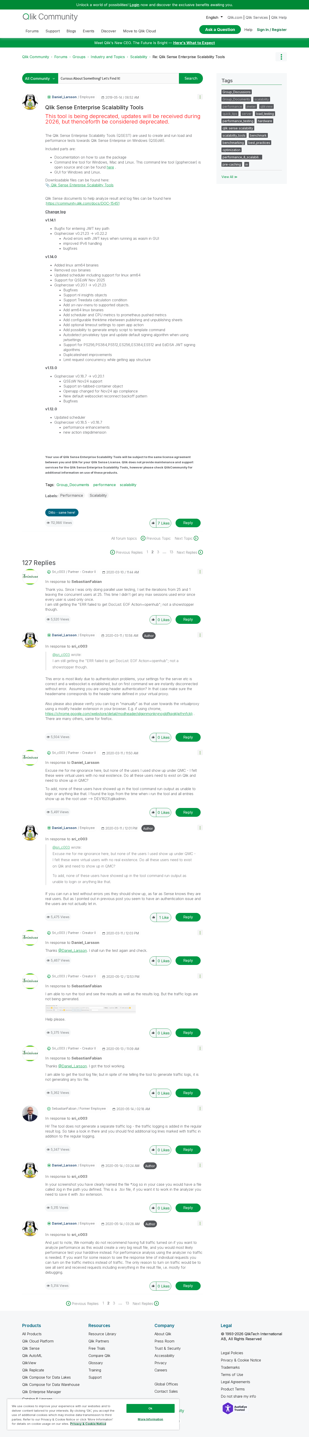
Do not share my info (239, 1396)
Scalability (138, 57)
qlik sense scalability (238, 128)
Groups (79, 57)
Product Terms (233, 1389)
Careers (160, 1370)
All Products (32, 1334)
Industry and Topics (108, 57)
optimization (231, 150)
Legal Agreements (235, 1382)
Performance (71, 495)
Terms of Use (232, 1374)
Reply (188, 522)
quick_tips (230, 114)
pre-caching (232, 164)
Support (95, 1377)
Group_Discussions (237, 92)
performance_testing (238, 121)
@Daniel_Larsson (72, 950)
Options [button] (281, 56)
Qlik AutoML (32, 1355)
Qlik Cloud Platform (38, 1341)
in (246, 164)
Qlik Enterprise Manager (41, 1391)
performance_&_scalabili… (242, 157)
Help (248, 29)
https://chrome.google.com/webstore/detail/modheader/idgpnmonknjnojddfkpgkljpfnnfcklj (119, 713)
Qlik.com (235, 17)
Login (134, 4)
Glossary (95, 1363)
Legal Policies (232, 1353)
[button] (200, 97)
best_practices (259, 143)
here (110, 167)
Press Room (164, 1341)
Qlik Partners (98, 1341)
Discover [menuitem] (108, 31)
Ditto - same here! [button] (62, 512)
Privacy (160, 1363)
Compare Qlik (99, 1355)
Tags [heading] (227, 80)
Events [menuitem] (88, 31)
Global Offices (166, 1384)
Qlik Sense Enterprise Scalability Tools (82, 185)
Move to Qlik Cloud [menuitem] (139, 31)
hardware (265, 121)
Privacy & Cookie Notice (241, 1360)
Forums (60, 57)
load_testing (265, 114)
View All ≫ (229, 177)
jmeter (251, 106)
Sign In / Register (272, 29)
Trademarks (230, 1367)
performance (104, 484)
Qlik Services (257, 17)
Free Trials (96, 1348)
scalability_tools (234, 135)
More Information (150, 1419)
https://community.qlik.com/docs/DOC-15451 (82, 203)
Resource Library (102, 1334)
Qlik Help (279, 17)
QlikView (29, 1363)
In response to (73, 581)
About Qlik (162, 1334)
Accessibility (164, 1355)
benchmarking (233, 143)
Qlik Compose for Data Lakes (46, 1377)
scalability (128, 484)
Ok (150, 1408)
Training (94, 1370)
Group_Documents (73, 484)
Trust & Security (167, 1348)
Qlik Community (35, 57)
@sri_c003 (61, 654)
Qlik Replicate (33, 1370)
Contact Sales (166, 1391)
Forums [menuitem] (32, 31)
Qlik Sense (31, 1348)
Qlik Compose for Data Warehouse (51, 1384)
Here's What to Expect (194, 42)
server (247, 114)
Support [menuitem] (52, 31)
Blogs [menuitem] (71, 31)
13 (171, 552)
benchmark (258, 135)
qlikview (266, 106)
